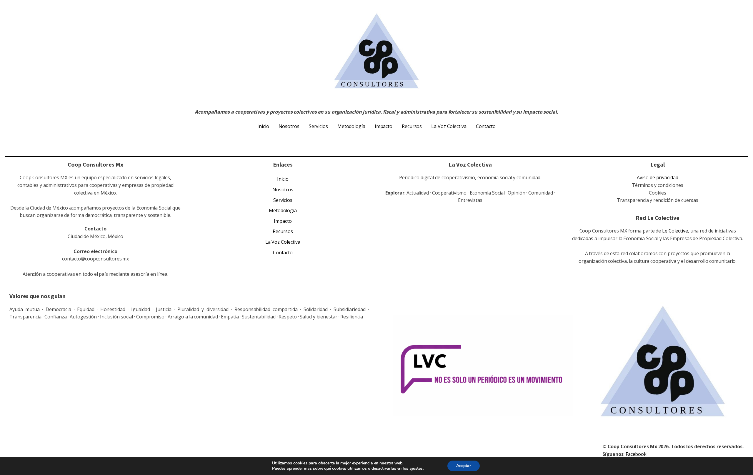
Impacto (383, 126)
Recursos (412, 126)
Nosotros (289, 126)
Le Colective (675, 230)
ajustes (416, 468)
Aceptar (463, 466)
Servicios (318, 126)
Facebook (636, 454)
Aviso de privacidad (657, 177)
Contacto (486, 126)
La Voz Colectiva (448, 126)
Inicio (263, 126)
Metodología (351, 126)
